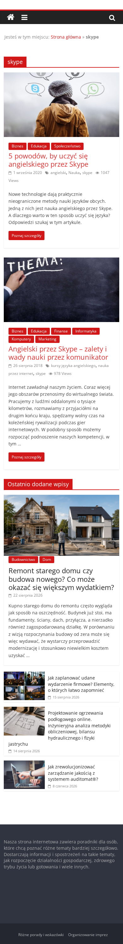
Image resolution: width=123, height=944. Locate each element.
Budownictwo (23, 559)
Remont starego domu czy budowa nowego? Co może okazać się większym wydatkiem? (61, 579)
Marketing (47, 339)
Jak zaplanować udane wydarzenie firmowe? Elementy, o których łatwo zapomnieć (81, 684)
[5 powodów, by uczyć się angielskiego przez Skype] (62, 76)
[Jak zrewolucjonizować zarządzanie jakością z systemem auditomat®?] (24, 764)
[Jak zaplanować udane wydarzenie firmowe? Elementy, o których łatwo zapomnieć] (24, 675)
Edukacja (39, 146)
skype (87, 172)
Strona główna (66, 37)
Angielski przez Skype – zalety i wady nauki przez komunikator (58, 353)
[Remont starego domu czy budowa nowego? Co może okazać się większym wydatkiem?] (62, 498)
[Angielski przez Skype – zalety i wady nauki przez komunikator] (62, 261)
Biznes (17, 146)
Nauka (74, 172)
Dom (47, 559)
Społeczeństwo (67, 146)
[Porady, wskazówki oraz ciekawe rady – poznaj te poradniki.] (11, 17)
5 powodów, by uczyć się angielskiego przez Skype (48, 160)
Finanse (61, 331)
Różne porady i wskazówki (41, 934)
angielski (58, 172)
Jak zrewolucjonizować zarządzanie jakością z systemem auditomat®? (73, 773)
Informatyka (86, 331)
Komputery (21, 339)
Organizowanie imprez (88, 934)
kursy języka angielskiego (73, 365)
